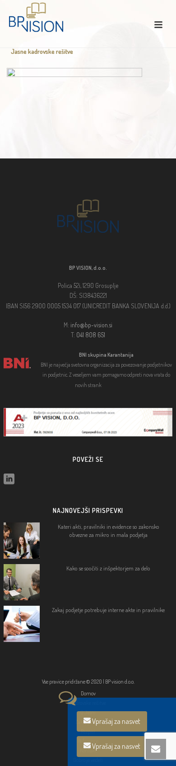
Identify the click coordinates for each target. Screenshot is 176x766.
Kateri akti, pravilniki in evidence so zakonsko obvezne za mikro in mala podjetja (108, 530)
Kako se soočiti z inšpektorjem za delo (108, 568)
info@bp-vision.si (91, 325)
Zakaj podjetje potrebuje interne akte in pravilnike (108, 609)
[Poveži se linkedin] (9, 479)
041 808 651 (90, 335)
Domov (88, 693)
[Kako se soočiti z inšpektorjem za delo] (22, 582)
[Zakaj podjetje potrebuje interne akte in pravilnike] (22, 624)
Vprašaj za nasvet (115, 721)
